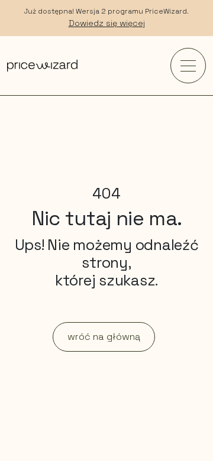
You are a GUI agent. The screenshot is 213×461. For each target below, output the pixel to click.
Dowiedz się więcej (107, 23)
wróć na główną (103, 336)
